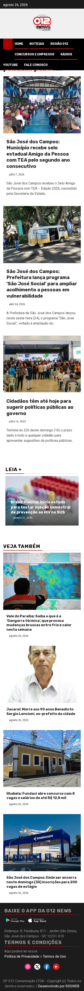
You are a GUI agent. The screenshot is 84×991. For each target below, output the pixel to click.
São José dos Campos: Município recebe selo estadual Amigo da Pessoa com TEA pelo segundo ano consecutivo (38, 154)
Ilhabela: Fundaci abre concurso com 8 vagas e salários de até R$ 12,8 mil (40, 795)
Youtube (10, 65)
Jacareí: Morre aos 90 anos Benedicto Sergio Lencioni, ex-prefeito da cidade (40, 711)
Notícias (37, 44)
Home (19, 44)
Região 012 (59, 44)
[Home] (8, 44)
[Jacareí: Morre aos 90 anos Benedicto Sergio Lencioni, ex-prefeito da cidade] (42, 674)
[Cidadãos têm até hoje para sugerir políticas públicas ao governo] (42, 364)
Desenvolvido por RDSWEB (58, 986)
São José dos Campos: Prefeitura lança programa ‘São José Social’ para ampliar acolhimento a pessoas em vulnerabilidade (41, 283)
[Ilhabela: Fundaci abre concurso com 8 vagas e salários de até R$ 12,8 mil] (42, 758)
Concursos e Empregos (34, 54)
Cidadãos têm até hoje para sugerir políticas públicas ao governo (39, 407)
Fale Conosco (36, 65)
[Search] (77, 44)
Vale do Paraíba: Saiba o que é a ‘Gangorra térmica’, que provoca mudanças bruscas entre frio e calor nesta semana (39, 623)
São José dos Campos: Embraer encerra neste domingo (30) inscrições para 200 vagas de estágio (41, 882)
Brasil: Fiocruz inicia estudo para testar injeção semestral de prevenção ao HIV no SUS (40, 507)
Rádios (66, 54)
